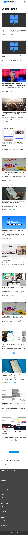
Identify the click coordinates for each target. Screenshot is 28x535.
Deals (2, 506)
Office (2, 500)
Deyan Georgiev (5, 382)
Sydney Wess (4, 353)
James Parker (4, 34)
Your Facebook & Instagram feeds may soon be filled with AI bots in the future (13, 202)
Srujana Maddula (5, 411)
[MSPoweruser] (10, 2)
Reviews (3, 520)
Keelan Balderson (5, 238)
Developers (3, 478)
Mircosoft (3, 492)
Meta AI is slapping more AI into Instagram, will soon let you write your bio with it (13, 173)
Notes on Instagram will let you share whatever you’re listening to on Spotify (12, 317)
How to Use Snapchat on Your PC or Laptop (13, 28)
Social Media (4, 525)
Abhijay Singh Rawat (5, 91)
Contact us (18, 533)
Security (3, 485)
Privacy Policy (11, 533)
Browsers (3, 523)
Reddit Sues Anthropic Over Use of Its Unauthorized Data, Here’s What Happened (13, 84)
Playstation (3, 514)
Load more (13, 452)
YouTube (14, 470)
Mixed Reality (4, 528)
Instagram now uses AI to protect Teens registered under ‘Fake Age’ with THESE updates (12, 144)
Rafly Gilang (4, 180)
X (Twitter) (10, 470)
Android (2, 494)
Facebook (7, 470)
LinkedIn (17, 470)
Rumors (2, 509)
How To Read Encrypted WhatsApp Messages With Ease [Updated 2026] (14, 374)
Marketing (3, 483)
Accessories (4, 511)
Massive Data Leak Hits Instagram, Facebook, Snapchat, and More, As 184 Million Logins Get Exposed (14, 114)
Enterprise (3, 480)
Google (2, 497)
